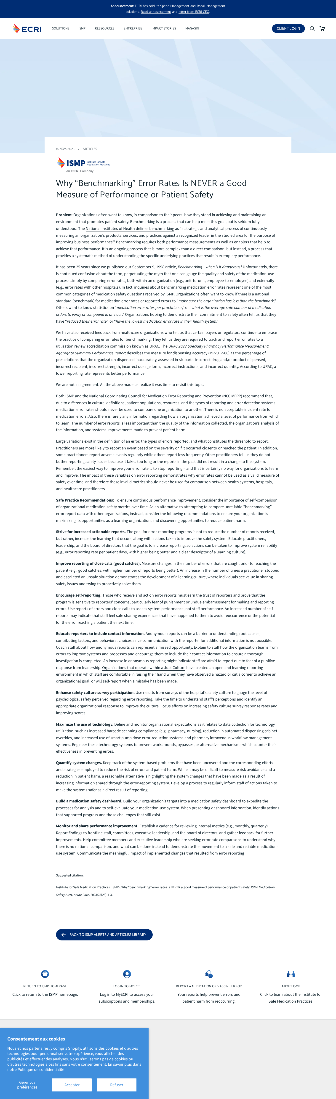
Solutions (60, 28)
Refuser (116, 1085)
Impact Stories (164, 28)
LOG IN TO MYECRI (127, 986)
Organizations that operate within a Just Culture (143, 668)
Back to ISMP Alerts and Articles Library (107, 934)
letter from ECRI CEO (194, 12)
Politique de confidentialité (41, 1069)
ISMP (82, 28)
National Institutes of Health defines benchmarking (130, 228)
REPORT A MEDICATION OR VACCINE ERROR (209, 986)
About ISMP (291, 986)
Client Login (291, 29)
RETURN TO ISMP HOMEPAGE (45, 986)
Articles (90, 149)
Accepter (72, 1085)
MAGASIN (192, 28)
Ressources (105, 28)
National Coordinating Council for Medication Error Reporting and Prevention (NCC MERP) (165, 396)
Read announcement (156, 12)
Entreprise (133, 28)
